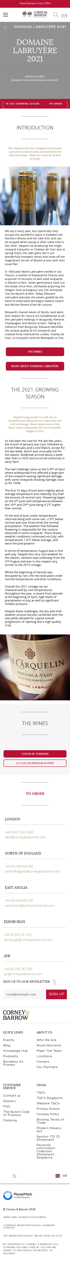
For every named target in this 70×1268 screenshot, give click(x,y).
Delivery (9, 1101)
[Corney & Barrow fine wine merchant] (35, 14)
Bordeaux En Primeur (13, 1063)
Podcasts (10, 1056)
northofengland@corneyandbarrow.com (32, 871)
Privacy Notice (48, 1109)
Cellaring (10, 1120)
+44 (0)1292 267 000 (18, 969)
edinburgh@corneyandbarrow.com (28, 940)
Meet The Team (49, 1051)
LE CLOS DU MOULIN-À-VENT (35, 763)
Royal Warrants (49, 1045)
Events (8, 1040)
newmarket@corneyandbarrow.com (29, 905)
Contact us (12, 1095)
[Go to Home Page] (8, 27)
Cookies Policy (48, 1114)
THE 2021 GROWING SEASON (21, 103)
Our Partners (47, 1067)
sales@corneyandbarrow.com (25, 837)
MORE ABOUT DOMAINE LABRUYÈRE (35, 366)
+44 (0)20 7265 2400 (19, 832)
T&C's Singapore (50, 1098)
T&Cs (41, 1092)
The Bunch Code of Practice (16, 1114)
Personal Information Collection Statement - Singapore (47, 1151)
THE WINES (56, 103)
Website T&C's (48, 1103)
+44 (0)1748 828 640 (19, 866)
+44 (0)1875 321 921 (18, 935)
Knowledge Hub (15, 1051)
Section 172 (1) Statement (48, 1138)
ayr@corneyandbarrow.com (23, 974)
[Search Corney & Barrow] (55, 15)
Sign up (56, 994)
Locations (44, 1056)
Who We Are (46, 1040)
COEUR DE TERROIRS (35, 754)
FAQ (6, 1106)
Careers (43, 1061)
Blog (6, 1045)
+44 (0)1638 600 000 (19, 900)
